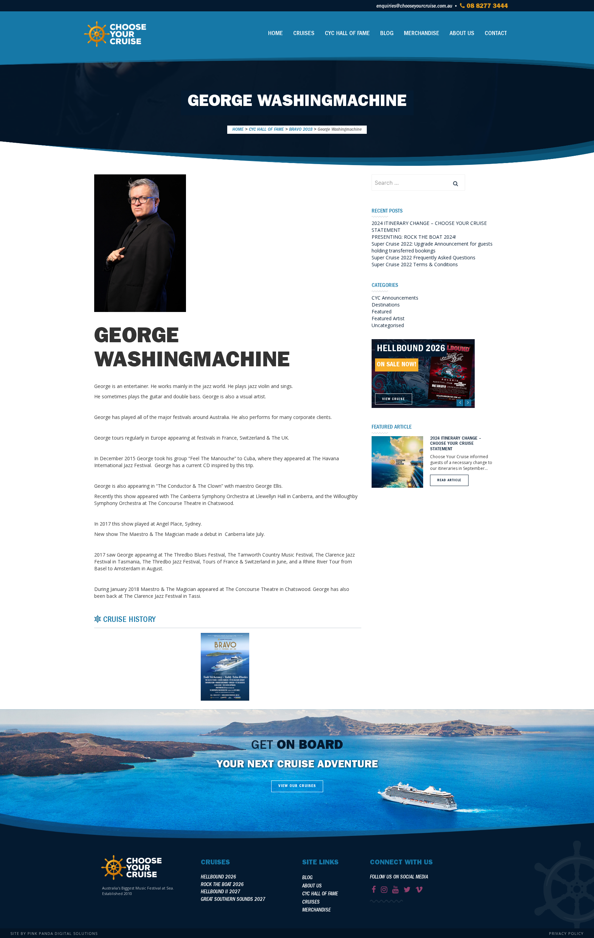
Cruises (304, 34)
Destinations (386, 304)
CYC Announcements (395, 297)
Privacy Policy (566, 933)
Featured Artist (388, 318)
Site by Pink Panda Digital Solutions (54, 933)
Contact (496, 34)
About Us (462, 34)
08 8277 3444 (486, 7)
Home (275, 34)
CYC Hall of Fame (347, 34)
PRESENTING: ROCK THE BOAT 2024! (414, 237)
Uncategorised (388, 325)
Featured (382, 311)
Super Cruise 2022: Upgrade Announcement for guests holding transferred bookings (432, 247)
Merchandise (421, 34)
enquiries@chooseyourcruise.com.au (414, 6)
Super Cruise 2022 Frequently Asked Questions (423, 257)
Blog (387, 34)
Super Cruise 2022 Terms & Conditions (415, 264)
